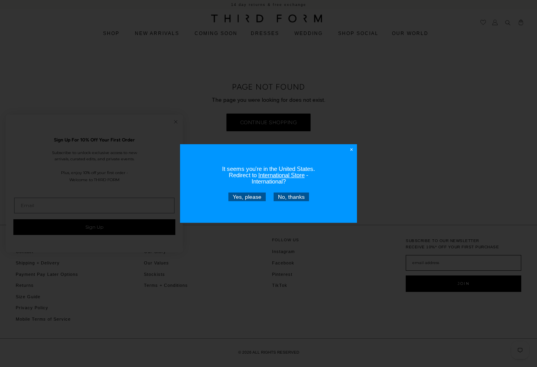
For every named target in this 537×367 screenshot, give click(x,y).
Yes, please (247, 197)
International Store (281, 175)
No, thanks (291, 197)
